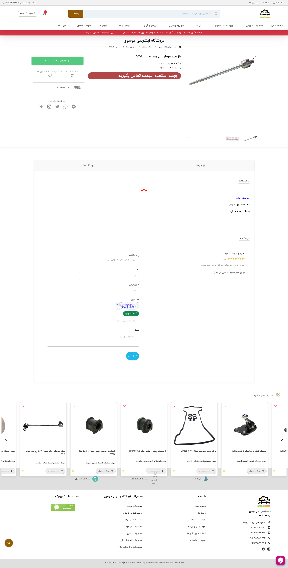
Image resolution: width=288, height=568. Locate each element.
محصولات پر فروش (132, 513)
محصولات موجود (134, 526)
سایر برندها (147, 46)
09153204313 (258, 527)
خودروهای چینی (176, 25)
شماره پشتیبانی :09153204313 (20, 2)
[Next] (188, 138)
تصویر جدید (130, 313)
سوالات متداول (84, 25)
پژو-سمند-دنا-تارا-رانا (223, 25)
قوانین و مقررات (198, 540)
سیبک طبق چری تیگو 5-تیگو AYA (249, 451)
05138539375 (258, 543)
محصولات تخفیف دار (131, 540)
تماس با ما (253, 2)
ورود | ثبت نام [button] (26, 13)
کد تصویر (135, 299)
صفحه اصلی (278, 2)
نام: (137, 269)
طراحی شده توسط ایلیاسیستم (115, 563)
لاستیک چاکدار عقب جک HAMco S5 (147, 451)
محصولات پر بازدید (133, 519)
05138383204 (258, 538)
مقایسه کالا (72, 71)
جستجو (75, 13)
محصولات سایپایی (254, 25)
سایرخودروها (125, 25)
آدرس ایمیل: (133, 284)
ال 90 (198, 25)
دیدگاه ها (88, 165)
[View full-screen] (254, 57)
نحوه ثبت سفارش (197, 519)
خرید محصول (256, 470)
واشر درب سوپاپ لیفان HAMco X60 (198, 451)
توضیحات (199, 165)
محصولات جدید (134, 506)
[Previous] (281, 439)
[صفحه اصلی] (245, 14)
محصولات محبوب (133, 533)
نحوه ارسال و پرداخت (196, 526)
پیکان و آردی (150, 25)
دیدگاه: (136, 330)
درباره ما (265, 2)
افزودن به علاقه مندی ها (49, 71)
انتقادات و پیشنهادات (195, 533)
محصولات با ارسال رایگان (130, 547)
